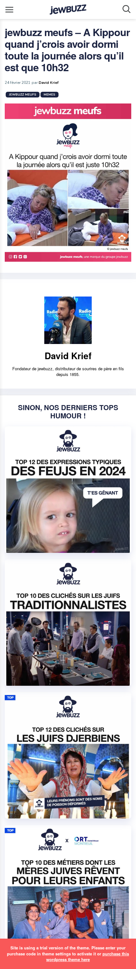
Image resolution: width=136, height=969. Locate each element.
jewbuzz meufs (22, 94)
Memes (49, 94)
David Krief (49, 82)
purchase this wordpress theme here (87, 957)
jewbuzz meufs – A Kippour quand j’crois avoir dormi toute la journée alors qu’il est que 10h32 (67, 49)
